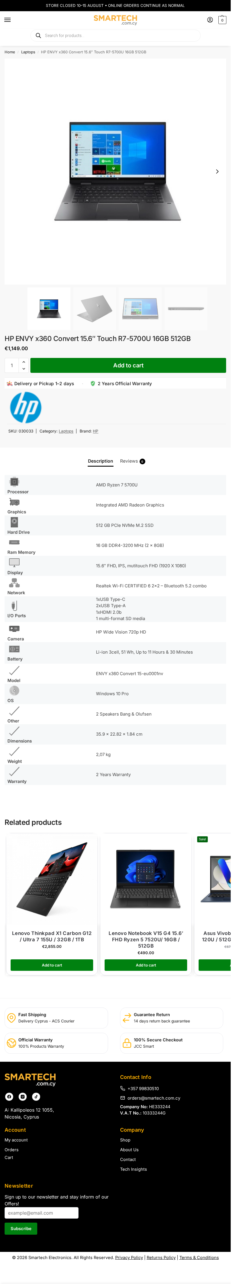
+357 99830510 (143, 1088)
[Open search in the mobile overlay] (115, 35)
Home (10, 52)
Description (100, 461)
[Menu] (12, 20)
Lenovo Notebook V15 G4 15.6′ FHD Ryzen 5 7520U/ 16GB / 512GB (146, 939)
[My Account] (210, 20)
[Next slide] (217, 171)
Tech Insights (133, 1169)
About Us (129, 1149)
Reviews (132, 461)
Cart (9, 1157)
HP (95, 431)
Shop (125, 1140)
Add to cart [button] (52, 965)
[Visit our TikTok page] (36, 1097)
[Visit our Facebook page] (9, 1097)
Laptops (28, 52)
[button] (221, 20)
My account (16, 1140)
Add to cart (128, 365)
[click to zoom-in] (117, 172)
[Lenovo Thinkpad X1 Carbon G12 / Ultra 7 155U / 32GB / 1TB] (51, 879)
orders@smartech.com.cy (154, 1097)
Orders (12, 1149)
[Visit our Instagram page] (23, 1097)
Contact (128, 1159)
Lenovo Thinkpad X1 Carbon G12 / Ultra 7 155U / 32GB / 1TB (52, 936)
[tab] (101, 461)
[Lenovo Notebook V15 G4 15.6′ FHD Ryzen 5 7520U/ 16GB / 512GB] (145, 879)
